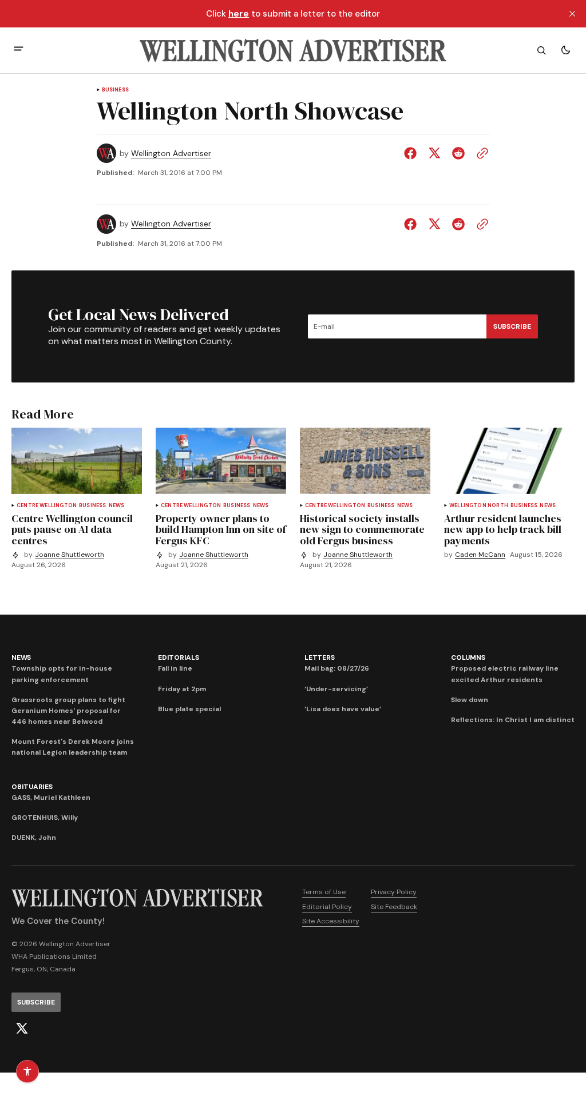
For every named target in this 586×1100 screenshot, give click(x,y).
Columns (468, 657)
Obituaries (32, 786)
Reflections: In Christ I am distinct (513, 719)
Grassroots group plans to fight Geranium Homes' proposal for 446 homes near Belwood (68, 710)
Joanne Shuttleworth (69, 555)
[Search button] (541, 50)
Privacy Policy (394, 891)
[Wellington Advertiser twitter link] (21, 1028)
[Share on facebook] (412, 153)
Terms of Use (324, 891)
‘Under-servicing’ (336, 689)
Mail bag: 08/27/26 (336, 668)
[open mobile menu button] (18, 50)
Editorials (178, 657)
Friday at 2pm (182, 689)
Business (115, 90)
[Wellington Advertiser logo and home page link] (293, 50)
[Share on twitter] (434, 153)
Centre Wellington (47, 505)
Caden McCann (480, 555)
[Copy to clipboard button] (480, 153)
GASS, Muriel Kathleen (50, 797)
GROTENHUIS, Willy (44, 817)
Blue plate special (189, 709)
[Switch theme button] (565, 50)
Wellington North (478, 505)
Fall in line (175, 668)
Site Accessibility (330, 921)
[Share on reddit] (458, 153)
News (117, 505)
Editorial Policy (327, 906)
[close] (572, 14)
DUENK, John (33, 837)
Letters (319, 657)
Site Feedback (394, 906)
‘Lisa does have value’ (342, 709)
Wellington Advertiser (171, 153)
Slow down (469, 699)
